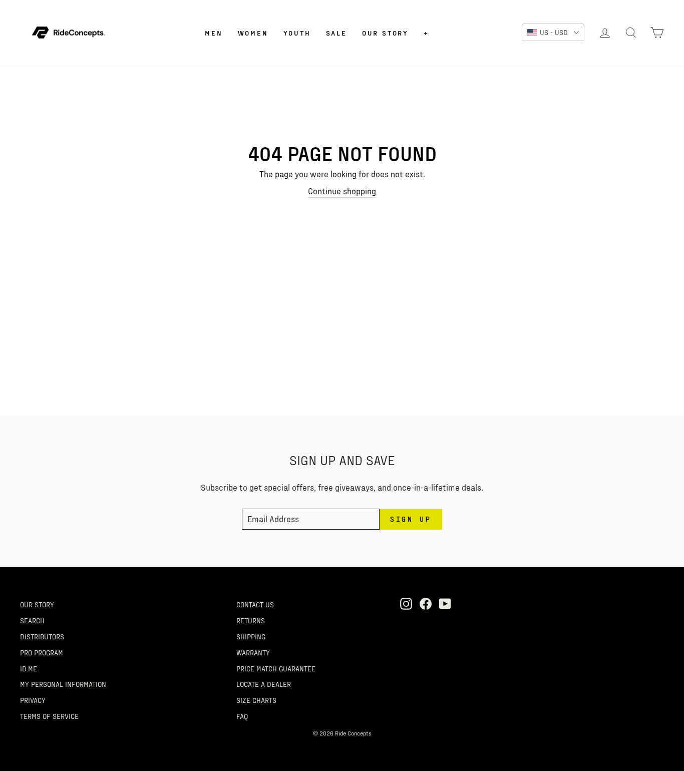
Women (253, 33)
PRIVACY (33, 699)
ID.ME (28, 668)
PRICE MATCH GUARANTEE (275, 668)
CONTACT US (255, 604)
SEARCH (32, 620)
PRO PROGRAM (41, 652)
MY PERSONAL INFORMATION (63, 683)
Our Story (385, 33)
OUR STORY (37, 604)
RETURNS (250, 620)
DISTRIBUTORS (42, 636)
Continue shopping (342, 191)
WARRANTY (253, 652)
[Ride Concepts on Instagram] (406, 603)
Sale (336, 33)
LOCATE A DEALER (263, 683)
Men (213, 33)
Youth (297, 33)
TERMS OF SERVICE (49, 715)
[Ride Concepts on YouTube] (445, 603)
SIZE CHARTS (256, 699)
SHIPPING (250, 636)
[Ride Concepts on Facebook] (426, 603)
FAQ (242, 715)
